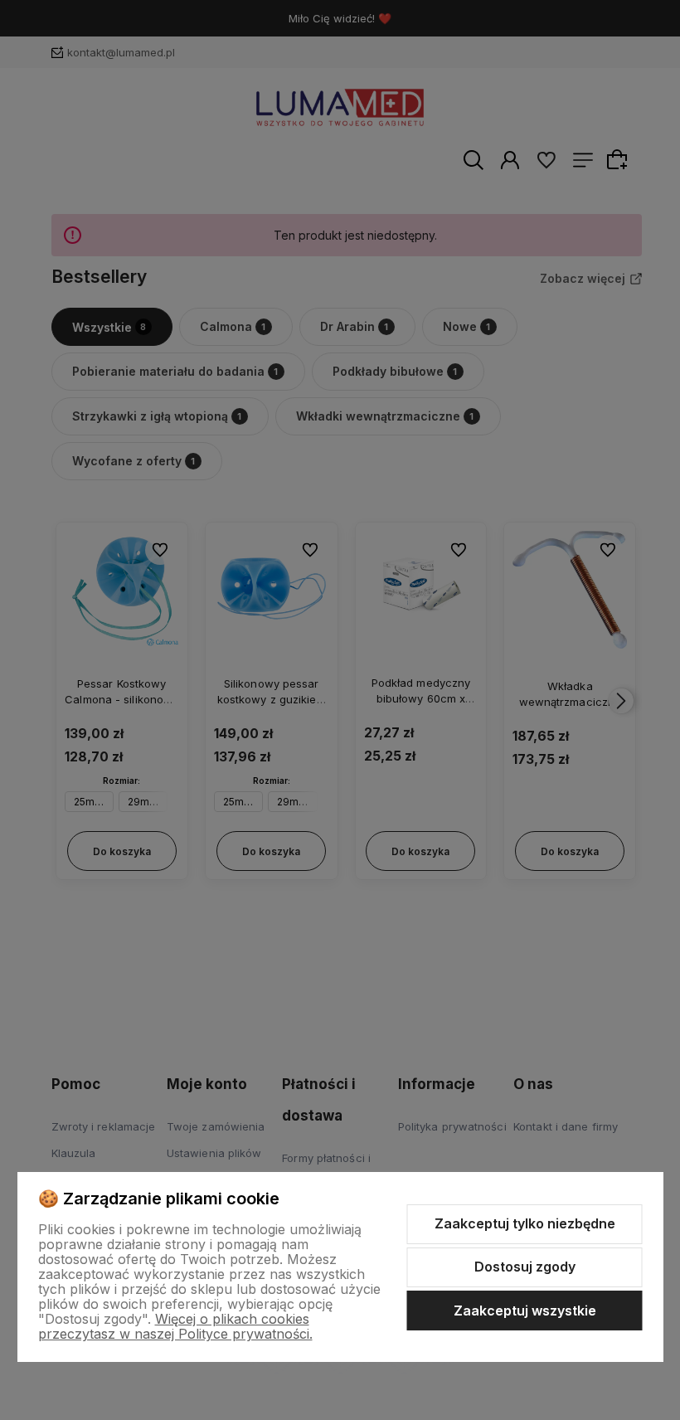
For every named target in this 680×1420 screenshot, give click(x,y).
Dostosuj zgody (525, 1266)
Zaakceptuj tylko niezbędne (525, 1223)
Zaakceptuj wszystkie (525, 1310)
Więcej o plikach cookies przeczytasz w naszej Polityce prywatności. (175, 1326)
